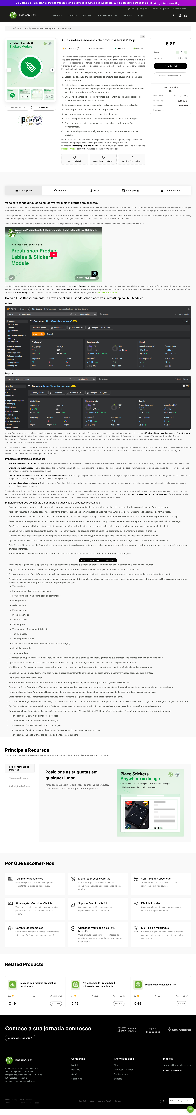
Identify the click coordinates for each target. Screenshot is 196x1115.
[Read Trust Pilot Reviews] (119, 48)
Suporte (128, 15)
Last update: (158, 105)
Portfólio (87, 15)
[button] (174, 15)
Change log (132, 190)
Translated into (158, 110)
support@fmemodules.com (177, 1065)
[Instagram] (163, 1101)
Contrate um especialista (161, 9)
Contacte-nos (121, 1074)
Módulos (57, 15)
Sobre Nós (76, 1078)
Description (25, 190)
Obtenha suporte (179, 9)
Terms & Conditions (25, 1100)
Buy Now (170, 66)
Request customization (168, 75)
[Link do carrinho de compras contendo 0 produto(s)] (185, 15)
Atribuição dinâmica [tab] (19, 786)
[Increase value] (185, 52)
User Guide (16, 107)
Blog (140, 15)
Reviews (63, 190)
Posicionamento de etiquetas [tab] (19, 768)
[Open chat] (190, 1109)
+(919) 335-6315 (172, 1070)
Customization (172, 190)
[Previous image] (8, 69)
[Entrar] (180, 15)
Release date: (158, 101)
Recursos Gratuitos (108, 15)
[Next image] (52, 69)
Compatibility (158, 95)
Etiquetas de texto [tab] (18, 778)
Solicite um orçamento (19, 1038)
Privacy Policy (10, 1100)
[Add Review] (77, 48)
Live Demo (43, 107)
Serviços (72, 15)
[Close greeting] (190, 1101)
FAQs (97, 190)
